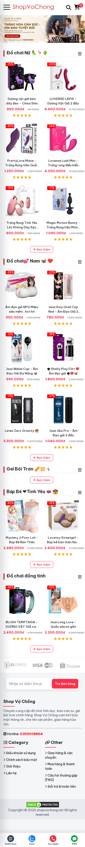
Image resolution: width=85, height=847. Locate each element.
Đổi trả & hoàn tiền (62, 786)
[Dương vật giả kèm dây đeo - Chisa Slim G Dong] (22, 77)
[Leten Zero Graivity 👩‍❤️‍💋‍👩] (22, 409)
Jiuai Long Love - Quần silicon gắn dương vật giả (63, 626)
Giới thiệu (13, 766)
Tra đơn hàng (65, 683)
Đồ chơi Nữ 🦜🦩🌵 (27, 53)
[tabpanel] (42, 29)
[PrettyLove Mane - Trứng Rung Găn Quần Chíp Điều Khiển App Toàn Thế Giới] (22, 139)
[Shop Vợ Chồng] (35, 7)
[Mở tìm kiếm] (68, 7)
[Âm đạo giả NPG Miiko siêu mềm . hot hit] (22, 285)
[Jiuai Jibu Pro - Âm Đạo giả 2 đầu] (63, 409)
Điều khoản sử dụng (21, 753)
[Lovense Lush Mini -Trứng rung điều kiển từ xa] (63, 139)
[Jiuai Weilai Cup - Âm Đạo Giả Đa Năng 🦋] (22, 347)
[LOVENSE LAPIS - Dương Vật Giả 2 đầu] (63, 77)
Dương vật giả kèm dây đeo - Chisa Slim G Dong (22, 103)
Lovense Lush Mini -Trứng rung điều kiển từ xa (63, 165)
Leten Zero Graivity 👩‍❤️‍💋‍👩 (22, 431)
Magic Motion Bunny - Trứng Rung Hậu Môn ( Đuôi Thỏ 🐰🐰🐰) (63, 227)
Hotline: (25, 734)
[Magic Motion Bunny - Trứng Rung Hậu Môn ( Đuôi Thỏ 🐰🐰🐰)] (63, 201)
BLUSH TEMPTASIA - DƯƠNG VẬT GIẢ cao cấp (22, 626)
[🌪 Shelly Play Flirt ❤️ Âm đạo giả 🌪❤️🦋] (63, 347)
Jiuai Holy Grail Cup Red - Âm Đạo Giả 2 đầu (63, 311)
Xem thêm (43, 249)
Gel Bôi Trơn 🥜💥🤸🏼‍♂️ (29, 469)
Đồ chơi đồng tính (26, 576)
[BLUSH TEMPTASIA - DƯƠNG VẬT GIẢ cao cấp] (22, 600)
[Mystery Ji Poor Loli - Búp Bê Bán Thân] (22, 516)
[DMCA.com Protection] (43, 804)
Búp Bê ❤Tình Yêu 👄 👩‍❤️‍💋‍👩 (32, 491)
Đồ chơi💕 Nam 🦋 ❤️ (30, 261)
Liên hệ (11, 773)
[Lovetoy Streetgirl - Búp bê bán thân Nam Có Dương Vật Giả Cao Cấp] (63, 516)
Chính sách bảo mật (21, 760)
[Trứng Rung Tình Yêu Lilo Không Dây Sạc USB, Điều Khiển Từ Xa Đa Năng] (22, 201)
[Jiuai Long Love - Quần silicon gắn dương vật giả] (63, 600)
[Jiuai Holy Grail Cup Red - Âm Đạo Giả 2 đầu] (63, 285)
